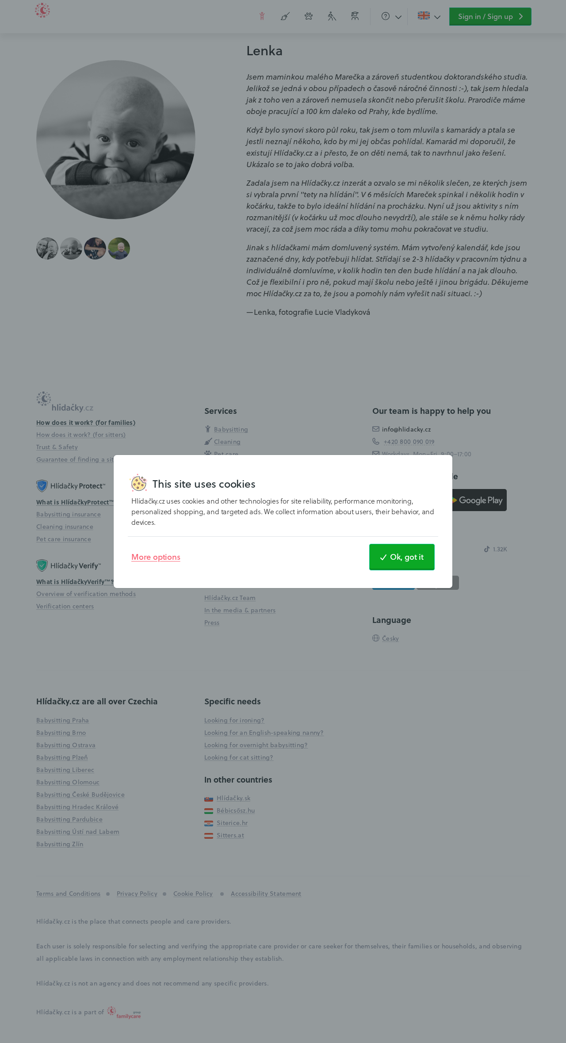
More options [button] (155, 556)
